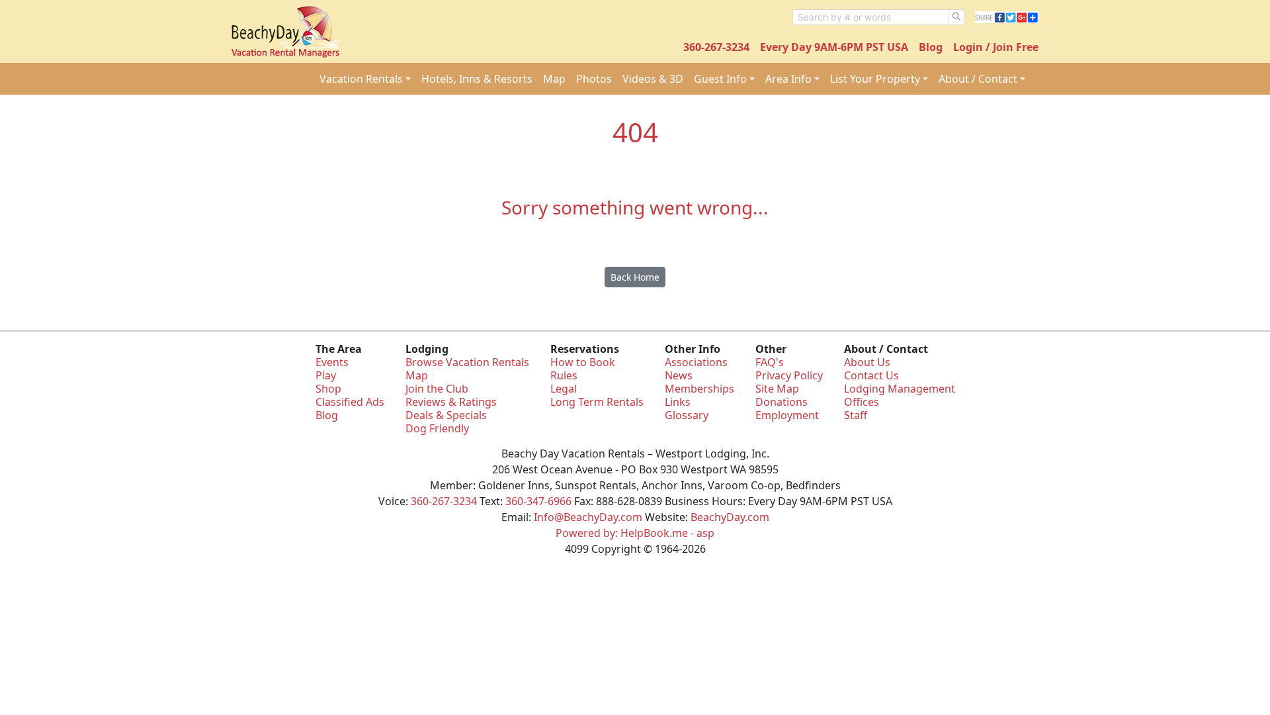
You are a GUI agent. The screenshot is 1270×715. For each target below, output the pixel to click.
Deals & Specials (446, 415)
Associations (696, 362)
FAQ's (769, 362)
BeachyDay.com (730, 517)
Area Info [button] (788, 79)
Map (554, 79)
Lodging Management (899, 388)
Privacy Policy (789, 375)
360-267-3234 (716, 47)
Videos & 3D (652, 79)
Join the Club (436, 388)
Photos (594, 79)
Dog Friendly (437, 428)
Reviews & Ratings (451, 402)
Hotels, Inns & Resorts (476, 79)
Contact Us (871, 375)
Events (332, 362)
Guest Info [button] (720, 79)
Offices (861, 402)
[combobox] (870, 17)
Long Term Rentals (597, 402)
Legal (563, 388)
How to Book (582, 362)
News (679, 375)
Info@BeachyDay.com (588, 517)
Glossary (686, 415)
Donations (781, 402)
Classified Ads (350, 402)
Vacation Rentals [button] (361, 79)
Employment (787, 415)
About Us (867, 362)
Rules (563, 375)
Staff (855, 415)
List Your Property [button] (875, 79)
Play (326, 375)
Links (678, 402)
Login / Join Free (995, 47)
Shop (328, 388)
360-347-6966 (538, 501)
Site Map (777, 388)
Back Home (635, 277)
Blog (931, 47)
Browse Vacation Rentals (467, 362)
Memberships (699, 388)
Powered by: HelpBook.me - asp (635, 533)
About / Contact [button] (978, 79)
